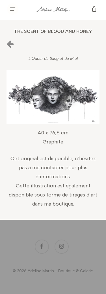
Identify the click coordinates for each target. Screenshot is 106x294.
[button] (12, 9)
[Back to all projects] (10, 44)
